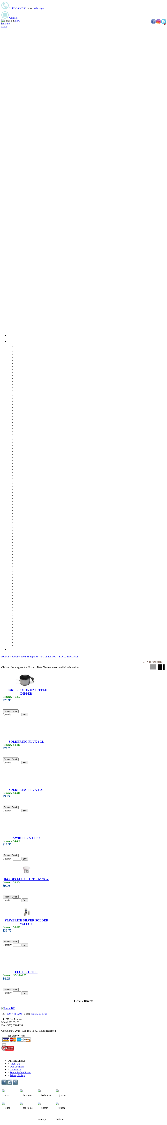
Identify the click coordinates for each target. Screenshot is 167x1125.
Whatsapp (39, 8)
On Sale (5, 23)
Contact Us (15, 1069)
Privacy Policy (17, 1075)
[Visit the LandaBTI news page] (15, 1084)
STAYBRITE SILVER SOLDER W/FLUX (26, 922)
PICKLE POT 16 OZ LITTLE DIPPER (26, 691)
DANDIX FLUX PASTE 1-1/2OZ (26, 879)
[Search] (11, 649)
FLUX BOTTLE (26, 972)
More (4, 26)
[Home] (11, 335)
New (17, 20)
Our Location (17, 1066)
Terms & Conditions (20, 1072)
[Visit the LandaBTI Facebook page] (4, 1084)
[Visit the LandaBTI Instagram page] (9, 1084)
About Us (15, 1063)
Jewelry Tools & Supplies (25, 656)
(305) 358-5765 (39, 1013)
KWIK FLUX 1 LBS (26, 837)
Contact (13, 17)
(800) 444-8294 (14, 1013)
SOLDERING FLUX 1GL (26, 741)
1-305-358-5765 (17, 8)
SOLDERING (48, 656)
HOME (5, 656)
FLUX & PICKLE (69, 656)
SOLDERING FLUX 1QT (26, 789)
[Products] (13, 341)
